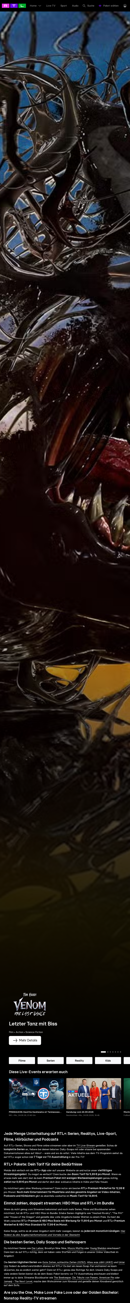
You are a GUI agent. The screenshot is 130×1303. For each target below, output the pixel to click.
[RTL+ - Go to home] (16, 5)
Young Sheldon (98, 1248)
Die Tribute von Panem (85, 1277)
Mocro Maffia (76, 1248)
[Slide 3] (110, 1052)
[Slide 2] (107, 1052)
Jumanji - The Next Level (18, 1281)
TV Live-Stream (85, 1145)
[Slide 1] (103, 1052)
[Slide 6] (118, 1052)
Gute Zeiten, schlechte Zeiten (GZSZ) (64, 1262)
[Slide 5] (115, 1052)
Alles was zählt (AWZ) (100, 1262)
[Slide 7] (120, 1052)
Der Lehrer (37, 1248)
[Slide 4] (113, 1052)
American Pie (106, 1277)
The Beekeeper (62, 1277)
